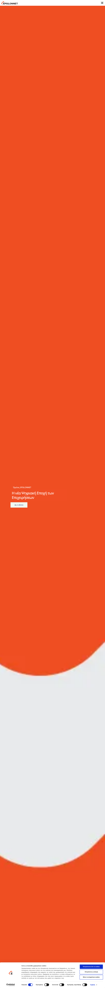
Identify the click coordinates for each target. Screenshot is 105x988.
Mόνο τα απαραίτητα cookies (91, 977)
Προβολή (92, 985)
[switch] (46, 984)
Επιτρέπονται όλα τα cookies (91, 966)
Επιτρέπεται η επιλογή (91, 972)
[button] (102, 2)
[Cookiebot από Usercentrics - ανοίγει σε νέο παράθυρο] (10, 985)
